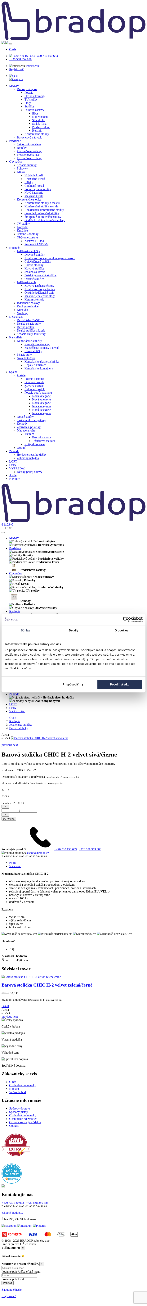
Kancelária (15, 337)
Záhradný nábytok (28, 458)
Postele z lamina (34, 378)
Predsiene (15, 140)
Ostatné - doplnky (27, 234)
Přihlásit (7, 1297)
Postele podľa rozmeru (38, 392)
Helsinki (37, 130)
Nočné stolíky (25, 416)
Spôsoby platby (18, 1126)
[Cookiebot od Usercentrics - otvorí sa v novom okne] (126, 619)
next (15, 759)
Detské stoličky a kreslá (31, 330)
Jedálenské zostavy (28, 303)
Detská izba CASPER (30, 320)
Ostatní (21, 447)
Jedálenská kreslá (34, 271)
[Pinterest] (39, 1240)
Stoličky (29, 106)
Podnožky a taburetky (37, 189)
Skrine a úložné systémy (31, 420)
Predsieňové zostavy (29, 158)
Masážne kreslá (33, 196)
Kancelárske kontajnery (38, 368)
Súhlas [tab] (25, 630)
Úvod (12, 717)
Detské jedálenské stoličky (40, 275)
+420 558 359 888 (20, 59)
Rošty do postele (34, 444)
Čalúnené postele (34, 389)
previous (7, 759)
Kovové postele (33, 385)
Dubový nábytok (27, 89)
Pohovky (22, 168)
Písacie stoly (24, 354)
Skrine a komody (34, 96)
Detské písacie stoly (29, 323)
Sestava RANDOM (36, 244)
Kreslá (21, 172)
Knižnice (22, 230)
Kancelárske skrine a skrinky (41, 361)
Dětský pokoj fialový (29, 471)
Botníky (22, 147)
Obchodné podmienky (22, 1099)
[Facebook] (9, 1240)
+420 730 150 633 (46, 55)
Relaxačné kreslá (34, 178)
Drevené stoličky (34, 254)
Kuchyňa (14, 247)
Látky (12, 465)
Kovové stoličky (34, 268)
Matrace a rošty (26, 430)
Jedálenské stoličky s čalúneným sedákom (49, 258)
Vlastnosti (15, 880)
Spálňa (13, 371)
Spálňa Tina (39, 123)
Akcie (12, 475)
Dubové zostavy (34, 109)
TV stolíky (31, 99)
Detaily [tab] (73, 630)
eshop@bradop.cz (38, 867)
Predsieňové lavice (28, 154)
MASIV (14, 85)
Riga (35, 113)
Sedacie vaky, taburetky (31, 334)
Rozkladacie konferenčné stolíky (44, 209)
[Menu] (10, 43)
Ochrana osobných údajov (25, 1136)
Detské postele (25, 327)
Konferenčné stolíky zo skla (41, 206)
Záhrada (14, 451)
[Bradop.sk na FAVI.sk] (16, 1172)
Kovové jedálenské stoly (39, 285)
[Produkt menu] (3, 532)
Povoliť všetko (119, 684)
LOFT (13, 461)
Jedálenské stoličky (28, 251)
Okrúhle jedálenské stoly (39, 292)
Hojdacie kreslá (33, 175)
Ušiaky (28, 182)
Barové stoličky (33, 265)
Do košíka (8, 833)
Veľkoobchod (17, 1106)
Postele (28, 92)
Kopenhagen (40, 116)
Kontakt (14, 1103)
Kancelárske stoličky (29, 340)
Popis (12, 877)
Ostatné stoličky (34, 278)
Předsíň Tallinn (41, 127)
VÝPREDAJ (17, 468)
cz (21, 79)
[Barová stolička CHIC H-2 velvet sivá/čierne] (39, 738)
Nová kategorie (33, 192)
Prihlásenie (32, 65)
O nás (12, 49)
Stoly (27, 103)
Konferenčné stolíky (36, 134)
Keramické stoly (34, 299)
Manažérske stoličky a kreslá (41, 347)
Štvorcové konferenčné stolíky (42, 216)
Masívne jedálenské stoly (39, 296)
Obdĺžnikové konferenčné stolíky (44, 220)
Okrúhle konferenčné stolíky (41, 213)
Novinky (22, 313)
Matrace (29, 434)
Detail (5, 1020)
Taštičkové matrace (43, 440)
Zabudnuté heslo (12, 1304)
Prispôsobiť (70, 684)
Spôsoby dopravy (19, 1123)
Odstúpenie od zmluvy (23, 1133)
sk (16, 75)
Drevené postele (34, 382)
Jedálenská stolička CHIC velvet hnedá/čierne (47, 999)
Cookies (14, 1140)
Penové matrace (41, 437)
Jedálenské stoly (26, 282)
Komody (22, 227)
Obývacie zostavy (27, 237)
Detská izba (16, 316)
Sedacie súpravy (27, 165)
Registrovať (16, 69)
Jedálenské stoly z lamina (39, 289)
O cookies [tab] (121, 630)
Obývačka (15, 161)
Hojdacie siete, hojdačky (32, 454)
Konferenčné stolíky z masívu (42, 203)
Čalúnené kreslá (34, 185)
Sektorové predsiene (29, 144)
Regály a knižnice (35, 365)
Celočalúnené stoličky (37, 261)
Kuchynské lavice (27, 306)
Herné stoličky (33, 351)
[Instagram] (24, 1240)
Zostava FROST (34, 240)
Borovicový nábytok (29, 137)
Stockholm (38, 120)
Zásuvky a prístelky (29, 427)
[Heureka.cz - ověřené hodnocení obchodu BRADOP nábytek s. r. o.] (12, 1197)
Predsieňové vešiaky (29, 151)
